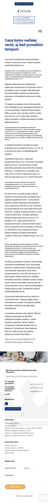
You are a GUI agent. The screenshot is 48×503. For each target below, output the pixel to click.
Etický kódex (9, 453)
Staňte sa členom (11, 445)
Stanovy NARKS (11, 426)
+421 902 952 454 (36, 388)
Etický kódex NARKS (12, 423)
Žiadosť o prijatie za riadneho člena (17, 431)
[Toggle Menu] (40, 31)
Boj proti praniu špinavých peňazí (17, 450)
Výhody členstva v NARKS (14, 448)
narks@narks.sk (36, 391)
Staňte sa (24, 4)
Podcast (12, 409)
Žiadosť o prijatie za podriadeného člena (19, 433)
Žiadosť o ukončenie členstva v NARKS (19, 435)
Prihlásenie (22, 18)
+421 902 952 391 (36, 384)
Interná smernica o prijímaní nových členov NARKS (23, 428)
